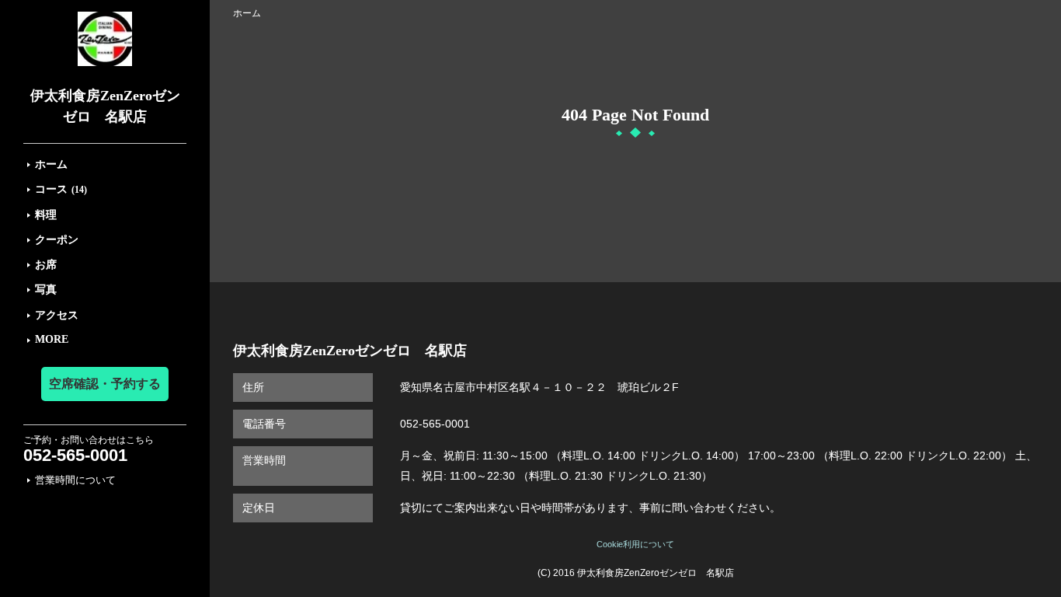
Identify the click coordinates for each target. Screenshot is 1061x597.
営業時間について (75, 480)
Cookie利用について (635, 544)
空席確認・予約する (105, 383)
